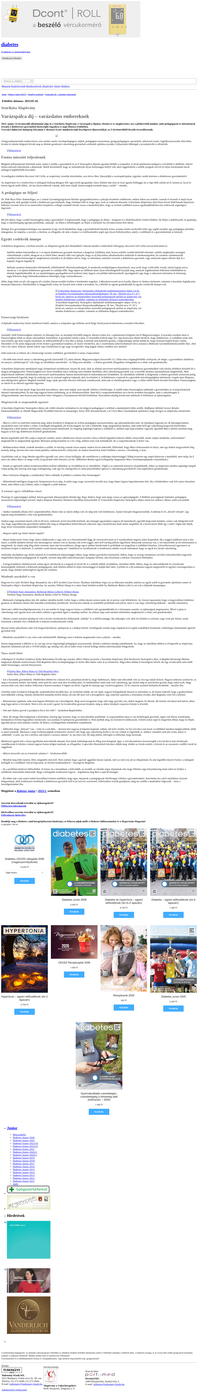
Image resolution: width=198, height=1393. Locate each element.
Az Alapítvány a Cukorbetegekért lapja (15, 52)
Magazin (6, 86)
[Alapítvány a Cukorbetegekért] (50, 1382)
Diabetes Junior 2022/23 (17, 94)
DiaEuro (65, 86)
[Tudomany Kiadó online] (12, 1372)
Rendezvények (33, 86)
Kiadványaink (18, 86)
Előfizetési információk (13, 806)
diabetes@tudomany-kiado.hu (109, 1384)
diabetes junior (26, 790)
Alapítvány (47, 86)
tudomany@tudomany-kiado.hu (26, 1384)
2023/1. (42, 790)
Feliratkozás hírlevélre (13, 815)
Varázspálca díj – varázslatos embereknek (60, 94)
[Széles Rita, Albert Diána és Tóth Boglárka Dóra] (33, 671)
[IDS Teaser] (28, 1292)
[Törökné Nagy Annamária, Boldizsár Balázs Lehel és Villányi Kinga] (43, 591)
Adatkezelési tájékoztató (14, 1389)
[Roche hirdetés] (28, 1257)
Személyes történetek (35, 94)
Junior (57, 86)
